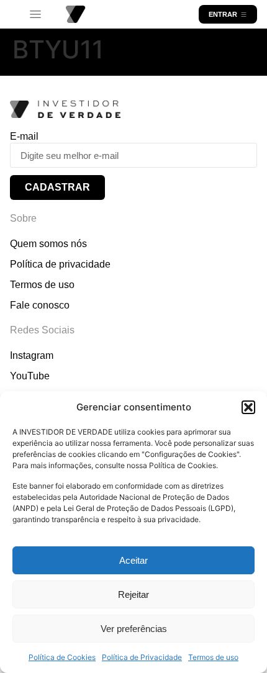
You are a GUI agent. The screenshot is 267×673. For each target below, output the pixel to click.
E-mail (24, 136)
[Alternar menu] (35, 14)
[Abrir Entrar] (243, 14)
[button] (248, 407)
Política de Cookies (62, 657)
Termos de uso (213, 657)
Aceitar (133, 560)
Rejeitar (133, 594)
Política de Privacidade (142, 657)
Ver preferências (134, 628)
